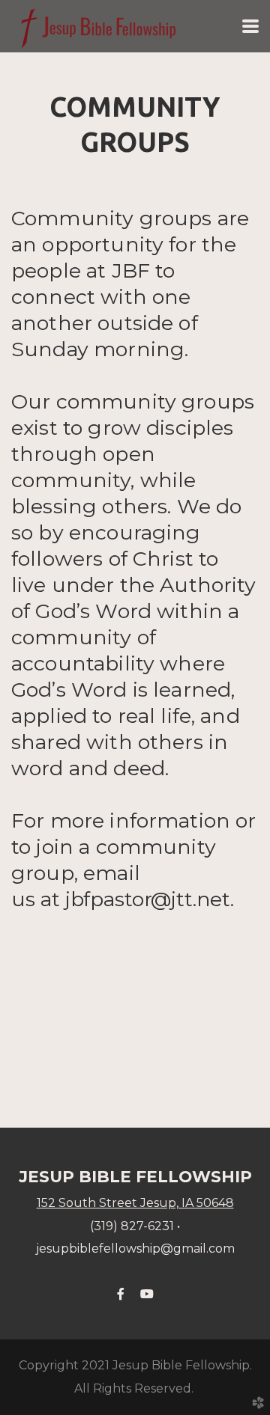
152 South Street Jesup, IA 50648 (135, 1203)
